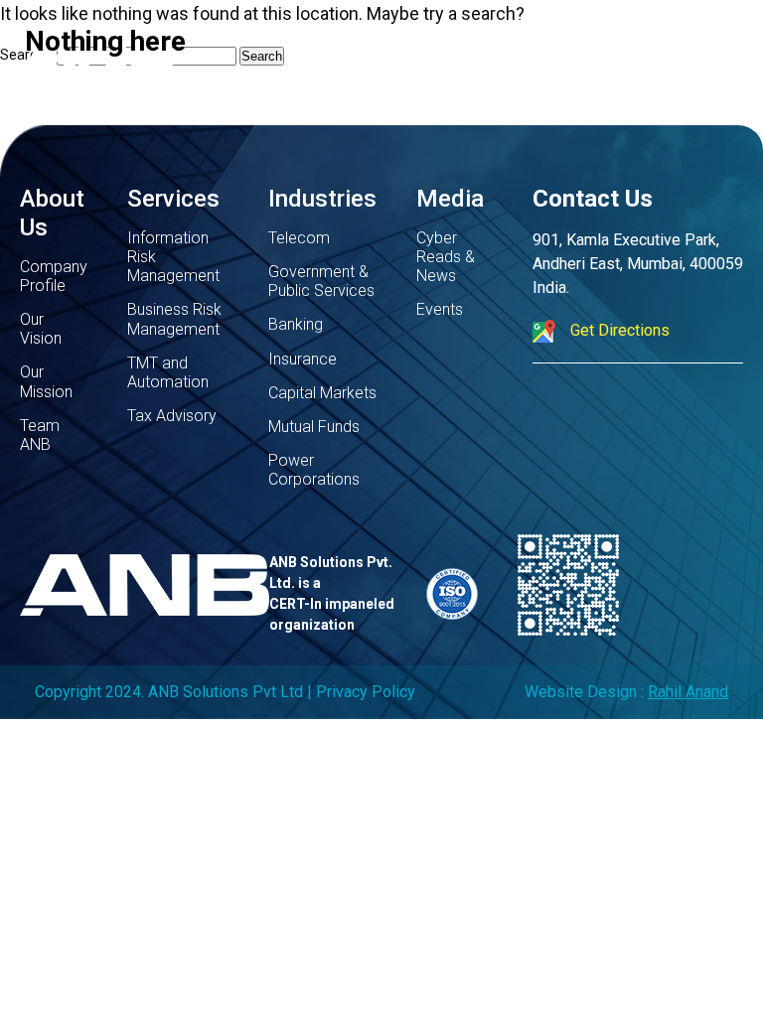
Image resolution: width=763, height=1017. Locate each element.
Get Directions (620, 330)
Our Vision (41, 329)
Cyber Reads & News (445, 256)
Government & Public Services (321, 281)
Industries (322, 199)
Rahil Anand (688, 691)
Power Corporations (314, 470)
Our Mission (46, 381)
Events (439, 309)
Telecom (299, 237)
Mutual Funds (314, 426)
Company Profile (53, 276)
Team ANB (40, 435)
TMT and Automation (168, 372)
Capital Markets (322, 392)
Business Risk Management (174, 319)
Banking (295, 324)
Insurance (302, 359)
